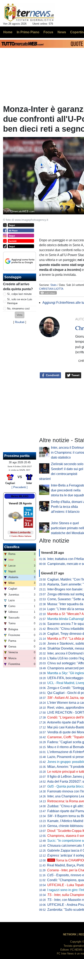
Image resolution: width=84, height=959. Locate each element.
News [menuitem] (61, 32)
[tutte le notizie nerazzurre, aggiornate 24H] (29, 12)
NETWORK (69, 934)
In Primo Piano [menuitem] (28, 32)
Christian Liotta (51, 288)
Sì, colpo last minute (19, 294)
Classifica (11, 547)
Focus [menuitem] (48, 32)
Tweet (75, 375)
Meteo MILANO (19, 496)
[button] (19, 315)
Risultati (19, 322)
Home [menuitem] (7, 32)
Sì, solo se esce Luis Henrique (19, 301)
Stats (53, 284)
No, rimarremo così (18, 308)
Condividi (52, 375)
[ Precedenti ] (20, 487)
